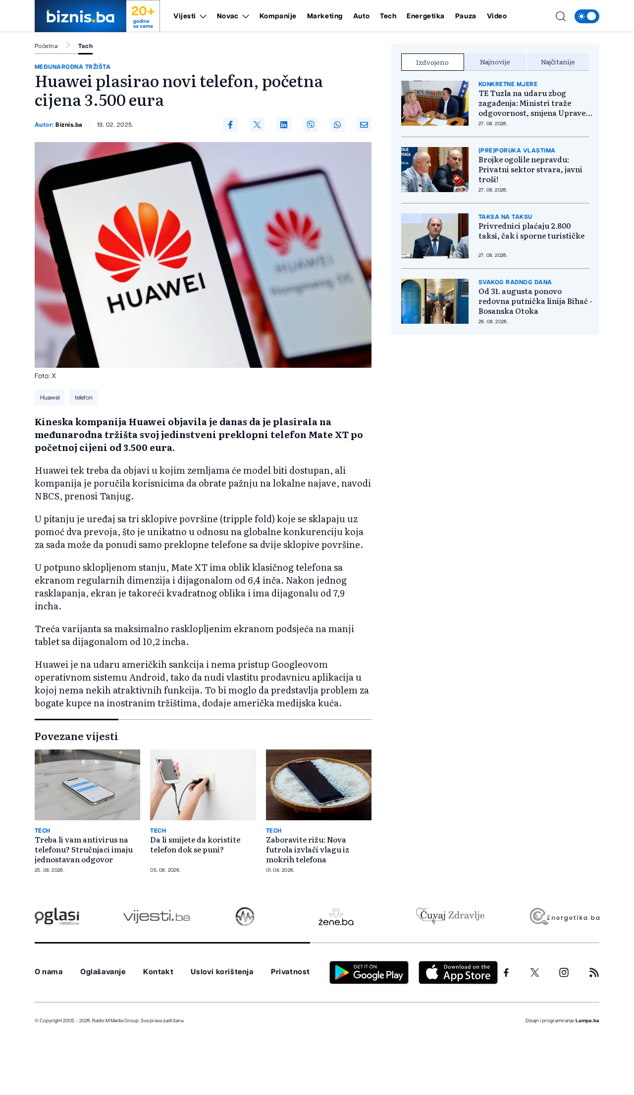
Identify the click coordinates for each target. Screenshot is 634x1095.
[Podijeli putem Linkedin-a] (283, 124)
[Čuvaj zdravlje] (450, 916)
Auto (361, 16)
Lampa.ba (587, 1020)
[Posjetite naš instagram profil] (564, 972)
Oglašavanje (103, 972)
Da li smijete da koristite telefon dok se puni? (195, 844)
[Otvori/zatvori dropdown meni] (201, 16)
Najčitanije (558, 61)
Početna (46, 46)
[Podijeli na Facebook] (230, 124)
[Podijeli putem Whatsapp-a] (337, 124)
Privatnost (290, 972)
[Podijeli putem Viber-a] (310, 124)
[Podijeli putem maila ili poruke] (364, 124)
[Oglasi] (57, 916)
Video (497, 16)
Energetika (426, 16)
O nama (49, 972)
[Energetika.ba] (563, 916)
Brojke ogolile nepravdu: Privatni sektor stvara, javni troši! (530, 169)
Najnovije (495, 61)
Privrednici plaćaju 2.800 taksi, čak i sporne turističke (531, 231)
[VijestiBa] (156, 916)
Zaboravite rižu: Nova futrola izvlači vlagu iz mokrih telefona (307, 849)
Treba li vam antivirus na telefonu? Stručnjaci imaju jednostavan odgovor (84, 849)
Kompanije (278, 16)
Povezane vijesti (76, 735)
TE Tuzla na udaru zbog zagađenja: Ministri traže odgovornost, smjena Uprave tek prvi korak (531, 103)
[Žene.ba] (336, 916)
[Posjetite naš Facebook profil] (506, 972)
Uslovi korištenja (222, 972)
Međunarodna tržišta (72, 67)
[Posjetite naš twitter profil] (534, 972)
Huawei (49, 397)
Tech (388, 16)
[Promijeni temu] (587, 16)
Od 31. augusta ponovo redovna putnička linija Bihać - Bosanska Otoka (535, 301)
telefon (84, 397)
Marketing (325, 16)
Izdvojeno (432, 62)
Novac (228, 16)
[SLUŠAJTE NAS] (245, 916)
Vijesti (184, 16)
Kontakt (158, 972)
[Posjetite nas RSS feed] (594, 972)
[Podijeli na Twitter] (257, 124)
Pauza (465, 16)
